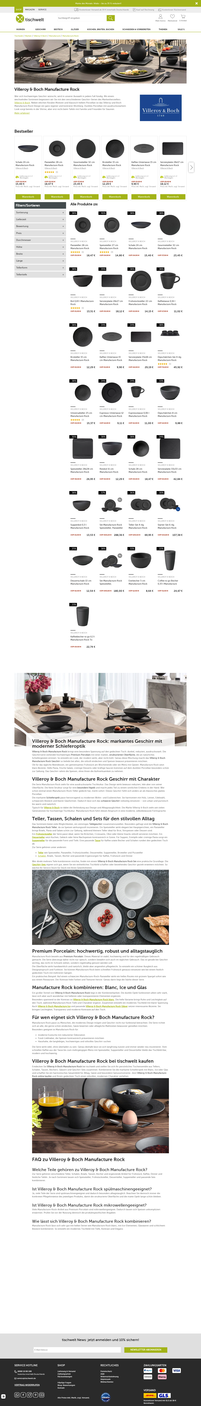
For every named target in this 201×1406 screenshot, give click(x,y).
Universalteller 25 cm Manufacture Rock (81, 414)
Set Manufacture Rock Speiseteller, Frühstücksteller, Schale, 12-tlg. (112, 582)
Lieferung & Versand (66, 1371)
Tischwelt (18, 36)
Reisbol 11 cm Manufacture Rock (109, 470)
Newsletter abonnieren (145, 1350)
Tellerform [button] (21, 267)
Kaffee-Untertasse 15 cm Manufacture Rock (143, 164)
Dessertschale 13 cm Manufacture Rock (80, 582)
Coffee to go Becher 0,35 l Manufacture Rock (168, 582)
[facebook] (23, 1397)
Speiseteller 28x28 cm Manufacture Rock (81, 470)
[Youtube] (41, 1397)
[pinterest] (35, 1397)
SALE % (181, 29)
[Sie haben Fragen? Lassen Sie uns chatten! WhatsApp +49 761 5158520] (17, 1397)
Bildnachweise (106, 1382)
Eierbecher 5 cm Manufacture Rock (138, 582)
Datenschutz (106, 1371)
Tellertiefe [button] (21, 274)
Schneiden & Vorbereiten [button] (136, 29)
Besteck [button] (58, 29)
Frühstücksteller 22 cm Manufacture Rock (140, 303)
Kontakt (61, 1388)
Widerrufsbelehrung (109, 1377)
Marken (28, 36)
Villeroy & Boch (40, 36)
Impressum (105, 1379)
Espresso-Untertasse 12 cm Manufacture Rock (112, 414)
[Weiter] (191, 167)
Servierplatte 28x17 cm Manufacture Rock (171, 164)
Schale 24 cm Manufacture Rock (25, 164)
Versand (85, 1398)
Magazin (30, 9)
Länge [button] (19, 260)
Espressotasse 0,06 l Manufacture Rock (139, 414)
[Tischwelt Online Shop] (30, 18)
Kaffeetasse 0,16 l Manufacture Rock (167, 303)
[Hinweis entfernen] (196, 3)
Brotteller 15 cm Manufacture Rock (111, 164)
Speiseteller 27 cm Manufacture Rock (109, 247)
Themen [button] (163, 29)
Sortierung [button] (22, 212)
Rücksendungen (65, 1377)
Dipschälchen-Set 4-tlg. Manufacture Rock (170, 358)
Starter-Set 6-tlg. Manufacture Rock (167, 526)
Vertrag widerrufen (27, 1385)
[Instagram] (29, 1397)
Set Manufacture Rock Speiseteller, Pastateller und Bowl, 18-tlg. (111, 526)
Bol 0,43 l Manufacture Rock (82, 303)
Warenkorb (28, 196)
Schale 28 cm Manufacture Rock (138, 470)
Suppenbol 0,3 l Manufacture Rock (79, 526)
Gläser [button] (75, 29)
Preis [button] (18, 233)
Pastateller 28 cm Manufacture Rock (54, 164)
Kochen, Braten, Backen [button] (100, 29)
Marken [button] (20, 29)
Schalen (42, 856)
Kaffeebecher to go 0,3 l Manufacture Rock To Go (82, 638)
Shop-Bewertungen (66, 1385)
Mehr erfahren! (22, 113)
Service (42, 9)
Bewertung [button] (22, 226)
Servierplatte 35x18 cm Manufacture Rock (140, 358)
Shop (19, 9)
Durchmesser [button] (23, 240)
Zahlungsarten (64, 1374)
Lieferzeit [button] (21, 219)
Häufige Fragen (64, 1383)
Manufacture (54, 36)
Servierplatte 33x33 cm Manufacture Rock (169, 470)
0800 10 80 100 (25, 1371)
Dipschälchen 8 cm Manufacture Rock (167, 414)
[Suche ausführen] (111, 18)
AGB (102, 1374)
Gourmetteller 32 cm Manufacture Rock (84, 164)
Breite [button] (19, 253)
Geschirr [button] (40, 29)
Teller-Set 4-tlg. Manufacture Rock (138, 526)
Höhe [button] (19, 247)
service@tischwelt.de (26, 1378)
